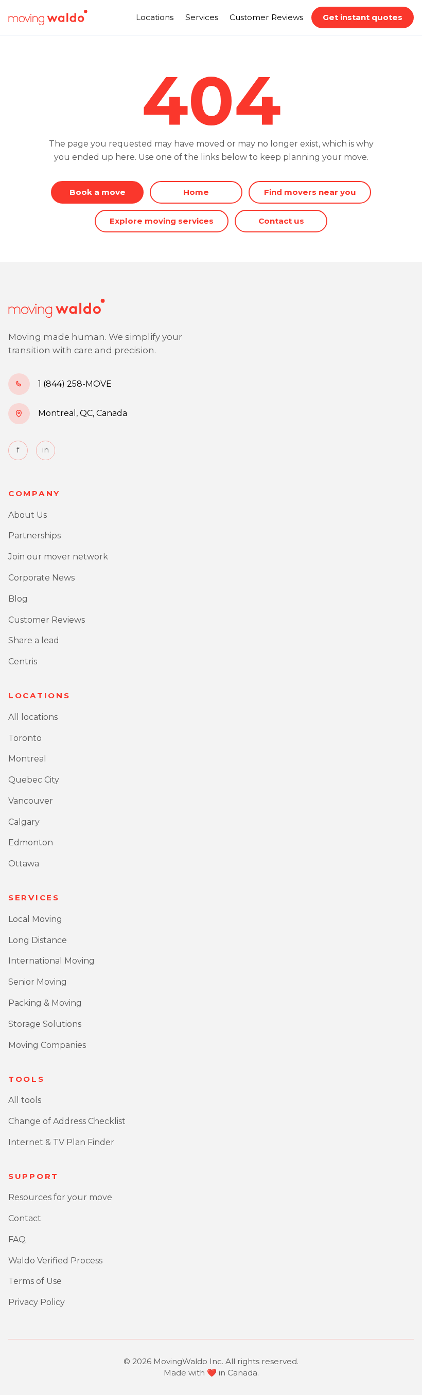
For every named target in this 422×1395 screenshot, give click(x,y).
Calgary (24, 822)
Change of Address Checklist (67, 1121)
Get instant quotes (362, 17)
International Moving (51, 961)
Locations (154, 17)
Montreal (27, 759)
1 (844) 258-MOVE (75, 384)
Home (196, 192)
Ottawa (23, 863)
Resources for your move (60, 1197)
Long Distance (37, 940)
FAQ (17, 1239)
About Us (27, 515)
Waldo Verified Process (55, 1260)
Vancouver (30, 801)
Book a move (97, 192)
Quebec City (33, 780)
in (45, 450)
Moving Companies (47, 1045)
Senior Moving (37, 982)
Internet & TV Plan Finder (61, 1142)
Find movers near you (310, 192)
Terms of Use (35, 1281)
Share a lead (33, 640)
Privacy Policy (36, 1302)
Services (201, 17)
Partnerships (34, 535)
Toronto (25, 738)
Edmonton (30, 842)
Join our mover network (58, 556)
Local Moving (35, 919)
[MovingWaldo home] (47, 17)
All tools (24, 1100)
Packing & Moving (45, 1003)
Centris (22, 661)
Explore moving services (162, 221)
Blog (18, 599)
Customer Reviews (266, 17)
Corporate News (41, 578)
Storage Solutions (44, 1024)
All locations (33, 717)
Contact (24, 1218)
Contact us (281, 221)
